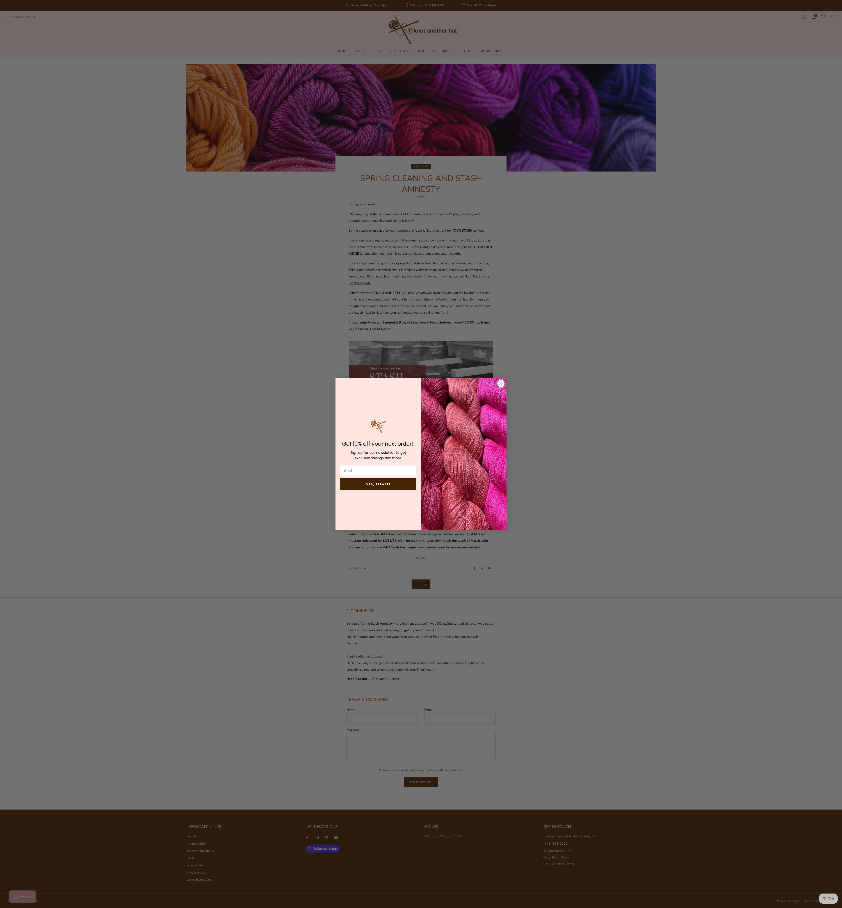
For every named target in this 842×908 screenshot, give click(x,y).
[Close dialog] (501, 383)
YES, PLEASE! (378, 484)
